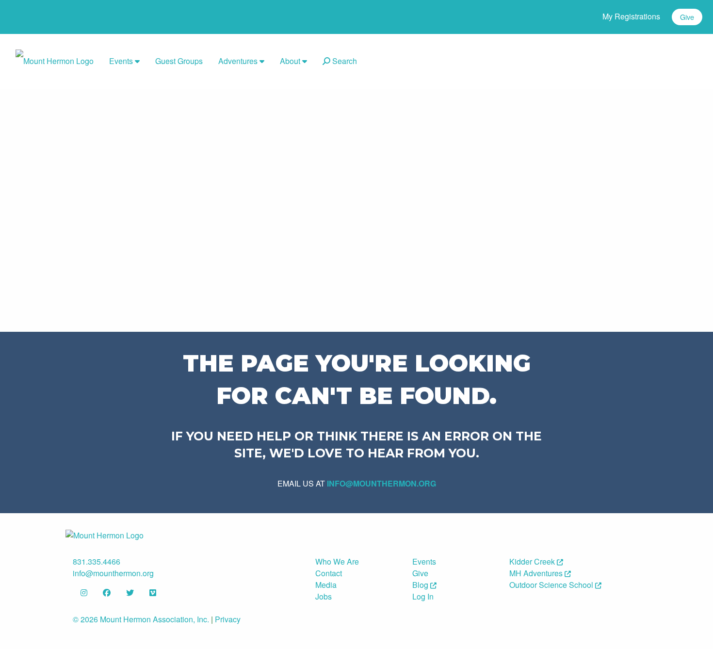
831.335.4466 (96, 561)
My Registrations (631, 16)
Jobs (323, 596)
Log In (423, 596)
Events (122, 60)
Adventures (238, 60)
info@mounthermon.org (381, 483)
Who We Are (337, 561)
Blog (421, 584)
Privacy (228, 619)
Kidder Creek (533, 561)
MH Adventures (537, 573)
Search (343, 60)
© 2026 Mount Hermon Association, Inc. (141, 619)
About (291, 60)
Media (326, 584)
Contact (328, 573)
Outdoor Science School (552, 584)
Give (687, 17)
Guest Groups (179, 60)
